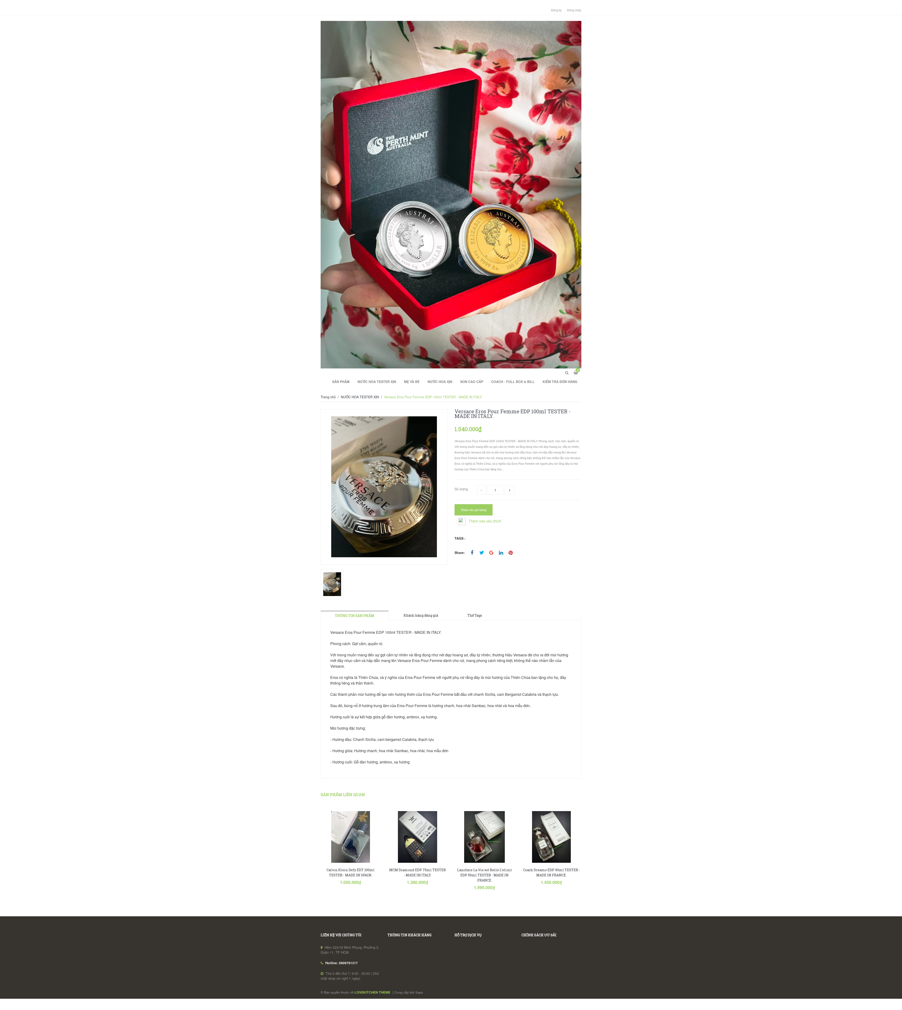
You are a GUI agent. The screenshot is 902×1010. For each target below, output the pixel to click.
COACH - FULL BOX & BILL (513, 381)
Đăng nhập (574, 10)
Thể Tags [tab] (474, 615)
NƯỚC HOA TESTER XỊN (360, 397)
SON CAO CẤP (471, 381)
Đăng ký (556, 10)
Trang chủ (328, 397)
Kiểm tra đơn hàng (560, 381)
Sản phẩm (341, 381)
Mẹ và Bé (412, 381)
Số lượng (461, 489)
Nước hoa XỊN (440, 381)
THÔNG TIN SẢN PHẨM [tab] (354, 615)
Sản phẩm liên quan (343, 794)
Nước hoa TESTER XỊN (377, 381)
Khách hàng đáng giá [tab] (421, 615)
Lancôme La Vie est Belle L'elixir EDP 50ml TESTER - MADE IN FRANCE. (484, 875)
